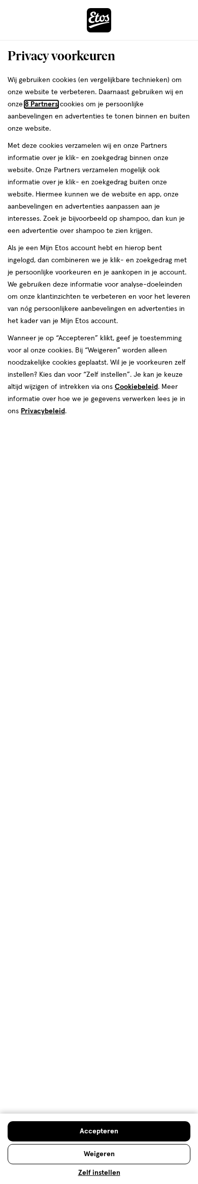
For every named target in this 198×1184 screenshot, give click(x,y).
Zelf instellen (99, 1172)
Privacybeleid (43, 411)
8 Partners (41, 104)
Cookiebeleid (136, 386)
